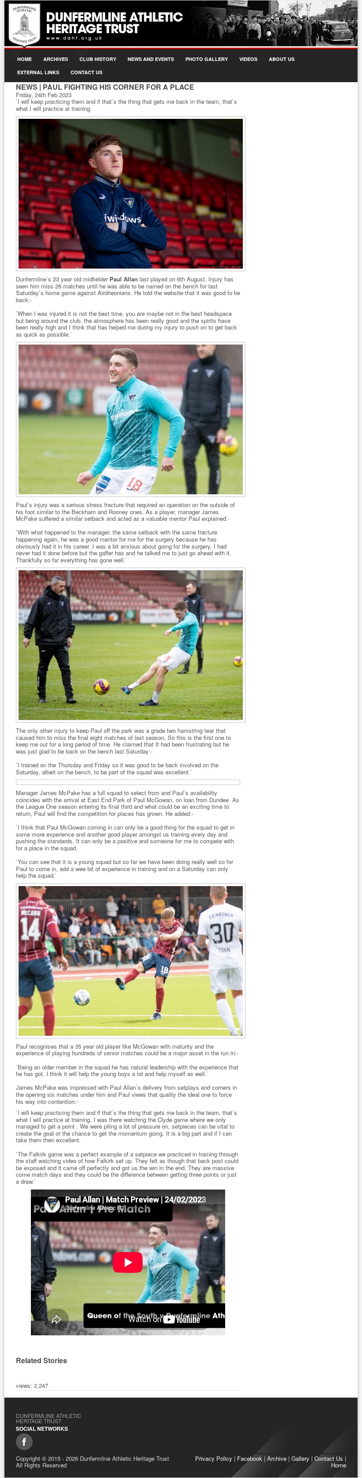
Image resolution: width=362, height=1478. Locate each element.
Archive (277, 1458)
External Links (38, 72)
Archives (55, 59)
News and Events (151, 59)
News (27, 87)
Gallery (300, 1458)
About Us (281, 59)
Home (24, 59)
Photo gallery (206, 59)
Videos (248, 59)
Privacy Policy (213, 1458)
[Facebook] (24, 1441)
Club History (97, 59)
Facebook (249, 1458)
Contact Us (86, 72)
